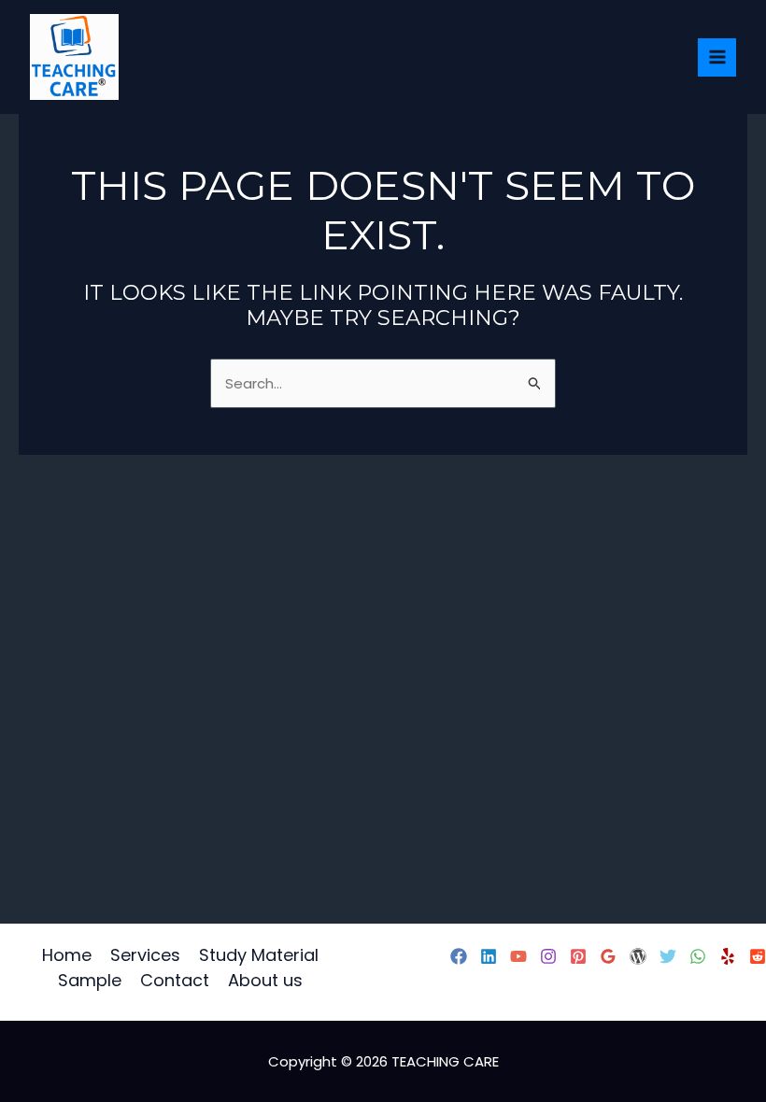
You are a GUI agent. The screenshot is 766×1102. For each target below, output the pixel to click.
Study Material (259, 955)
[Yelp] (727, 956)
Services (145, 955)
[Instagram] (548, 956)
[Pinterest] (578, 956)
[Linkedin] (488, 956)
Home (67, 955)
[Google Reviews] (608, 956)
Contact (174, 980)
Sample (89, 980)
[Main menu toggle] (717, 57)
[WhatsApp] (697, 956)
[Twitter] (668, 956)
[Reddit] (757, 956)
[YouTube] (518, 956)
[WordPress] (638, 956)
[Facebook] (458, 956)
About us (265, 980)
